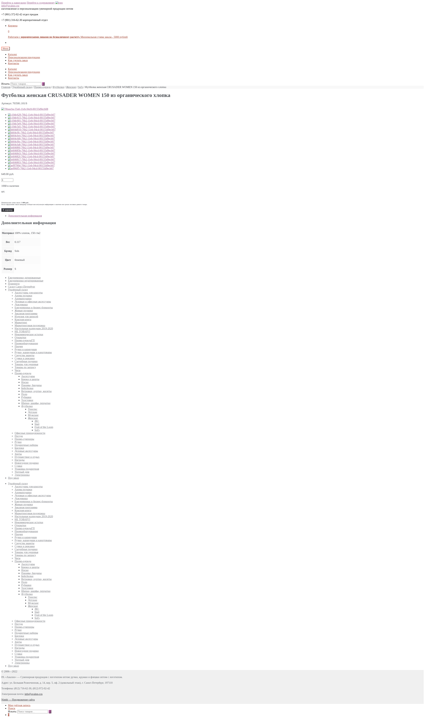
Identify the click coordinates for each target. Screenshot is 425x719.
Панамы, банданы (31, 385)
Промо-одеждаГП (25, 340)
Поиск (11, 708)
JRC (37, 421)
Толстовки (27, 400)
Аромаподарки (23, 298)
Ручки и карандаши (26, 349)
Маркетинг (21, 322)
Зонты (18, 454)
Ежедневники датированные (24, 277)
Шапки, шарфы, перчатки (35, 403)
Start (37, 424)
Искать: (5, 83)
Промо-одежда (42, 87)
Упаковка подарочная (27, 468)
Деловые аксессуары (26, 451)
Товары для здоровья (26, 364)
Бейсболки (27, 388)
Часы (17, 370)
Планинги (14, 283)
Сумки (18, 466)
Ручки (18, 442)
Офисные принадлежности (30, 433)
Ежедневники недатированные (25, 280)
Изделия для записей (26, 316)
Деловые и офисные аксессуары (33, 301)
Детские (32, 412)
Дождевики (21, 304)
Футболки (58, 87)
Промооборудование (26, 343)
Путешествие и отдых (27, 457)
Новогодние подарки (27, 463)
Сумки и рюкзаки (25, 358)
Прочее (19, 346)
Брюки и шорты (30, 379)
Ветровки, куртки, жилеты (36, 391)
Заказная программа (26, 313)
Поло (24, 394)
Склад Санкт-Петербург (21, 286)
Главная (5, 87)
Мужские (33, 415)
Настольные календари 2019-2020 (34, 328)
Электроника (22, 474)
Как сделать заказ (18, 60)
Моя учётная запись (19, 705)
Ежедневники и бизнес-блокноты (34, 307)
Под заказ (13, 477)
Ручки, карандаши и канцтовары (33, 352)
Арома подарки (23, 295)
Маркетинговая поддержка (30, 325)
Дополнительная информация (25, 215)
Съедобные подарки (26, 361)
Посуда (19, 436)
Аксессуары (28, 376)
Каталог (12, 54)
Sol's (80, 87)
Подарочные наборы (26, 445)
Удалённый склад (22, 87)
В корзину (8, 210)
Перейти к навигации (13, 2)
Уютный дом (22, 471)
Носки (25, 382)
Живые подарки (24, 310)
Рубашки (26, 397)
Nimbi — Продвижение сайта (18, 699)
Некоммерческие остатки (29, 334)
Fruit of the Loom (44, 427)
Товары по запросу (25, 367)
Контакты (13, 63)
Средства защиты (24, 355)
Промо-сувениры (24, 439)
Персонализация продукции (24, 57)
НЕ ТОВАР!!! (22, 331)
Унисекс (32, 409)
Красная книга (23, 319)
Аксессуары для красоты (29, 292)
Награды (20, 460)
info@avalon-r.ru (10, 5)
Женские (71, 87)
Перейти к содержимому (41, 2)
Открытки (20, 337)
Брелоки (19, 448)
